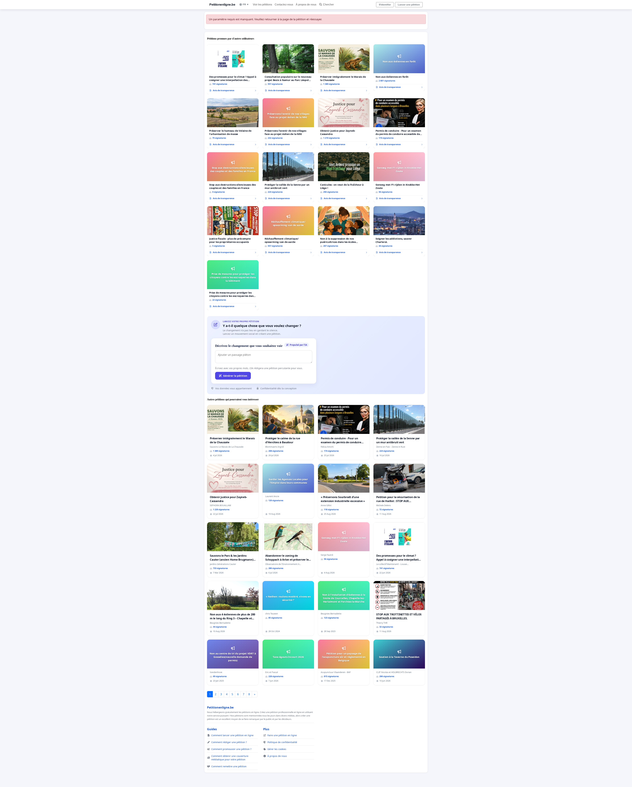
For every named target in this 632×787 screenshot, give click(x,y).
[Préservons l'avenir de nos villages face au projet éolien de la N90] (288, 123)
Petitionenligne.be (222, 4)
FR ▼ (246, 4)
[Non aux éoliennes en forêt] (399, 67)
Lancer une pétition (409, 4)
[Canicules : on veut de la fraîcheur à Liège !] (343, 177)
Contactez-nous (284, 4)
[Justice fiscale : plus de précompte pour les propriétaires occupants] (233, 231)
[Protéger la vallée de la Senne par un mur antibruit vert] (288, 177)
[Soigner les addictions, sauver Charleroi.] (399, 231)
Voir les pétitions (262, 4)
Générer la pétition (235, 375)
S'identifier (385, 4)
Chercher (328, 4)
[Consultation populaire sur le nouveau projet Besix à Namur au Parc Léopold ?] (288, 69)
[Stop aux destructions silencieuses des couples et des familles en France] (233, 177)
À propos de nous (306, 4)
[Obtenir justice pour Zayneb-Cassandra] (343, 123)
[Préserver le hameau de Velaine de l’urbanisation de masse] (233, 123)
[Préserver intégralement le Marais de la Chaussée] (343, 69)
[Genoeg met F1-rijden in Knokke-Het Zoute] (399, 177)
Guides (212, 729)
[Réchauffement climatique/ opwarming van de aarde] (288, 231)
